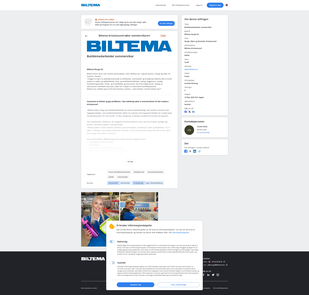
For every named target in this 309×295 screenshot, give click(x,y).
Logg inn (199, 5)
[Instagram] (218, 275)
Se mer (130, 161)
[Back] (86, 35)
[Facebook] (185, 112)
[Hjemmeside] (100, 258)
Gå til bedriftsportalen (220, 288)
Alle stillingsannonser (181, 5)
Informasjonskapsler (203, 288)
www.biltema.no (191, 69)
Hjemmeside (161, 5)
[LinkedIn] (193, 112)
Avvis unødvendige (178, 285)
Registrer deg (215, 5)
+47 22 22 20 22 (216, 262)
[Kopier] (199, 151)
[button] (226, 5)
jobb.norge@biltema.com (216, 265)
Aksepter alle (135, 285)
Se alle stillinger (166, 23)
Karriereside (85, 288)
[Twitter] (189, 112)
